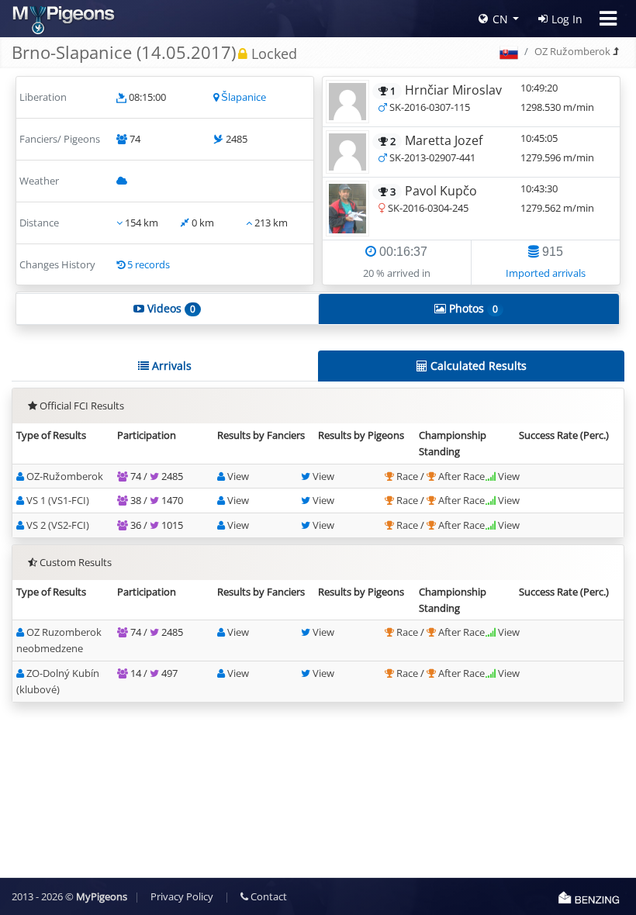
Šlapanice (243, 97)
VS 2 (57, 525)
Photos (472, 308)
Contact (267, 896)
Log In (566, 19)
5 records (148, 264)
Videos (169, 308)
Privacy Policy (181, 896)
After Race (461, 476)
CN (500, 19)
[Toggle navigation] (608, 19)
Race (408, 476)
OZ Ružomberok (572, 51)
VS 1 (57, 500)
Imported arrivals (546, 273)
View (238, 476)
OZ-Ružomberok (64, 476)
